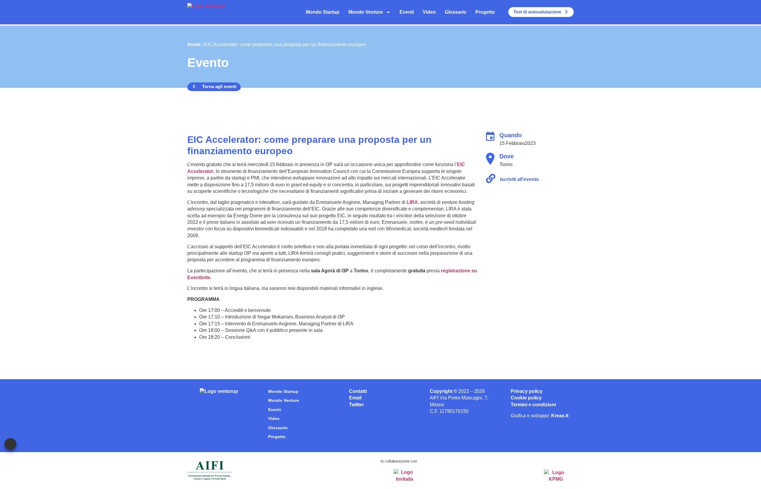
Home (194, 44)
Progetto (485, 12)
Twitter (356, 404)
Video (429, 12)
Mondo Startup (322, 12)
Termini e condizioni (533, 404)
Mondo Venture (365, 12)
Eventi (407, 12)
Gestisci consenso (10, 444)
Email (355, 397)
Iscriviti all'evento (519, 179)
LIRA (412, 202)
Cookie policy (526, 397)
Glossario (455, 12)
